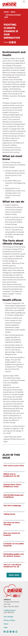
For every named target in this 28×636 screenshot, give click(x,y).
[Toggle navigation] (24, 1)
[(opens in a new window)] (5, 632)
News (13, 12)
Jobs (5, 627)
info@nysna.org (10, 610)
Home (6, 12)
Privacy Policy (9, 620)
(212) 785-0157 (9, 612)
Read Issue (14, 575)
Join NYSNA (8, 617)
